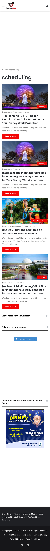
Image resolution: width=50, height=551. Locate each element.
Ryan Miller (8, 112)
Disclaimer (20, 539)
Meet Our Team (18, 535)
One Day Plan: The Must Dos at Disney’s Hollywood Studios (22, 231)
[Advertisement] (25, 39)
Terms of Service (33, 535)
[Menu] (3, 7)
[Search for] (47, 7)
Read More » (10, 136)
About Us (7, 535)
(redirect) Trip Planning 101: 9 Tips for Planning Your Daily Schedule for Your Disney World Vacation (24, 176)
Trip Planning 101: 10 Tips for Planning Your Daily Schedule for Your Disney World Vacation (23, 119)
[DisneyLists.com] (11, 6)
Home (6, 70)
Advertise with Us (33, 539)
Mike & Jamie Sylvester (12, 226)
